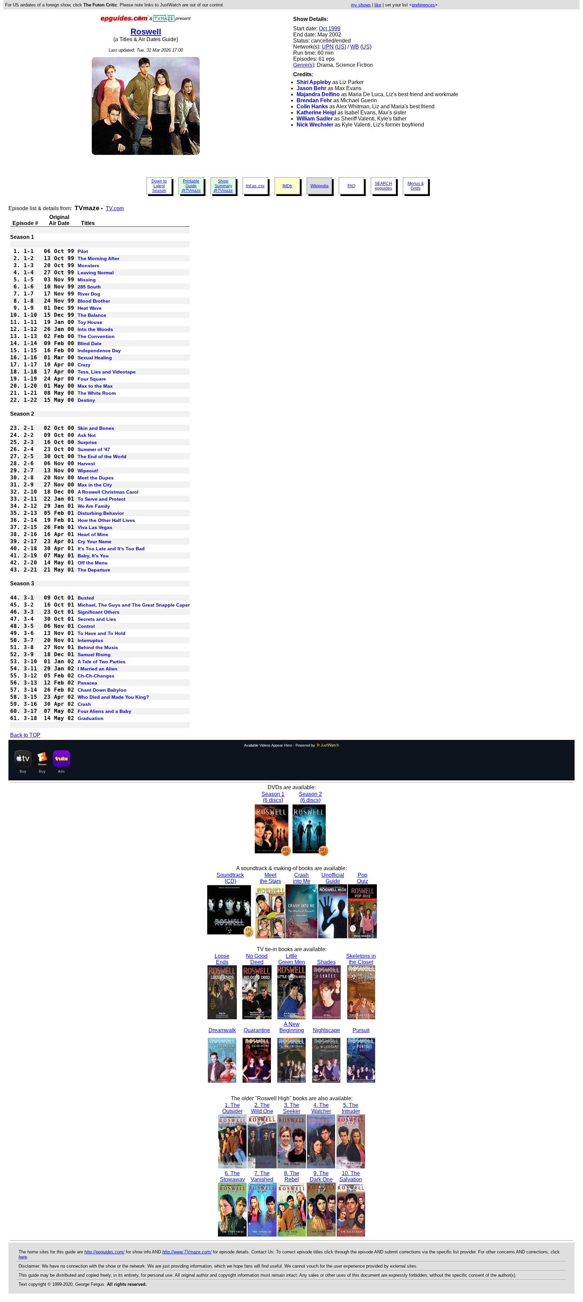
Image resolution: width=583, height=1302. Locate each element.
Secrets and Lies (97, 619)
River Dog (89, 294)
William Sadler (315, 118)
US (340, 47)
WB (354, 47)
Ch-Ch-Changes (96, 675)
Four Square (92, 379)
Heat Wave (90, 308)
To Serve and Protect (102, 499)
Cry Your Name (94, 541)
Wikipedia (319, 186)
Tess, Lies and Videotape (107, 372)
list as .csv (255, 186)
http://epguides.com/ (104, 1251)
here (23, 1256)
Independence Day (99, 350)
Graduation (91, 718)
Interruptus (90, 640)
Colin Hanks (312, 106)
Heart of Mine (93, 534)
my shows (361, 4)
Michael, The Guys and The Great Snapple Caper (134, 605)
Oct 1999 (329, 28)
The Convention (96, 336)
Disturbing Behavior (101, 513)
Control (86, 626)
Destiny (86, 400)
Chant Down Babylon (102, 690)
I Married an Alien (97, 668)
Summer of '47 (94, 449)
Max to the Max (95, 386)
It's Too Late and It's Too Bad (111, 548)
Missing (87, 279)
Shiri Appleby (314, 82)
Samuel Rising (94, 654)
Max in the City (95, 485)
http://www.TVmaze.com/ (187, 1251)
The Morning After (98, 258)
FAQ (351, 186)
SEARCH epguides (383, 186)
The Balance (92, 315)
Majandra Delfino (318, 94)
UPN (328, 47)
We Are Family (94, 506)
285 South (89, 286)
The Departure (94, 570)
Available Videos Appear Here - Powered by (280, 745)
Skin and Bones (96, 428)
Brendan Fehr (314, 100)
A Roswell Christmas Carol (108, 492)
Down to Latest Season (159, 186)
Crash (84, 704)
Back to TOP (25, 735)
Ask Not (87, 435)
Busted (86, 598)
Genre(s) (303, 65)
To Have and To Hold (102, 633)
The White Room (97, 393)
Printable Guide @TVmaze (191, 186)
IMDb (287, 186)
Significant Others (98, 612)
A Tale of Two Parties (102, 661)
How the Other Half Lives (106, 520)
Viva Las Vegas (95, 527)
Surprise (87, 442)
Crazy (84, 364)
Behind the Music (98, 647)
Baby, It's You (93, 555)
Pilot (83, 251)
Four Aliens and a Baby (104, 711)
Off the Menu (93, 562)
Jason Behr (311, 88)
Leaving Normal (96, 272)
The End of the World (102, 456)
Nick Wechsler (315, 125)
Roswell (146, 31)
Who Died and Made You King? (113, 697)
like (377, 4)
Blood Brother (94, 301)
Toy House (90, 322)
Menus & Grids (416, 186)
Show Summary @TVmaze (223, 186)
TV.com (115, 208)
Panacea (87, 683)
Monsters (88, 265)
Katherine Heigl (316, 112)
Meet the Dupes (96, 477)
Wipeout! (88, 470)
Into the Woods (95, 329)
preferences (423, 4)
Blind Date (90, 343)
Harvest (86, 463)
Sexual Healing (95, 357)
